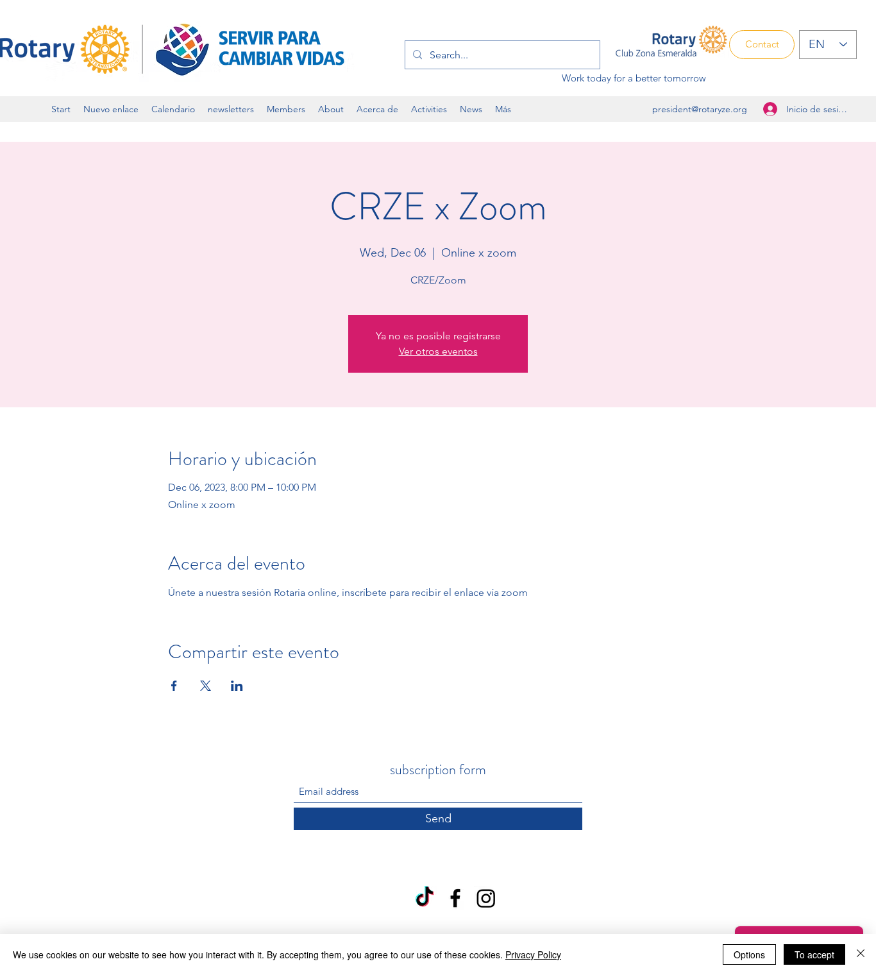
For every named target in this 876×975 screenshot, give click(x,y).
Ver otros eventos (438, 351)
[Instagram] (486, 898)
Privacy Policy (533, 954)
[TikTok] (424, 898)
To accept (814, 954)
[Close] (860, 954)
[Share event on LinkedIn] (237, 686)
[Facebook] (455, 898)
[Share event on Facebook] (174, 686)
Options (749, 954)
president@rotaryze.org (699, 109)
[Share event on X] (205, 686)
